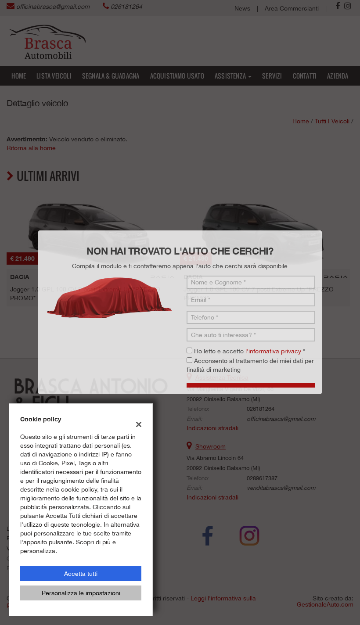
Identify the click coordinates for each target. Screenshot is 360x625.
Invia (265, 375)
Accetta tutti (80, 573)
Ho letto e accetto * (249, 336)
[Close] (351, 215)
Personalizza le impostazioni (81, 592)
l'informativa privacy (273, 336)
